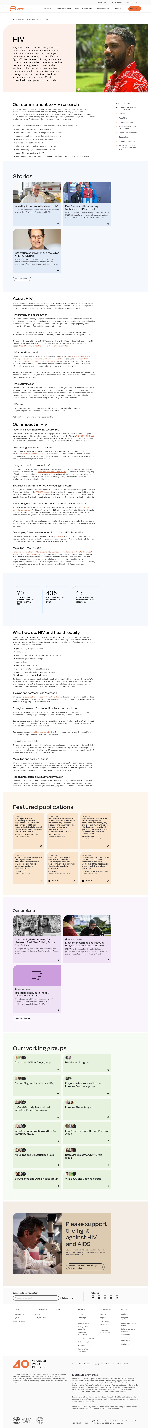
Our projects (124, 137)
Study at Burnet (40, 1318)
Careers (37, 1314)
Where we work (126, 1340)
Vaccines (103, 1314)
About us (118, 9)
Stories (122, 114)
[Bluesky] (99, 1297)
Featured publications (128, 133)
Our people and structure (126, 1319)
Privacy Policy (77, 1364)
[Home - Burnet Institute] (17, 8)
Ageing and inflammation (105, 1331)
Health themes (18, 1314)
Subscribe (66, 1298)
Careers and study (62, 9)
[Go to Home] (14, 19)
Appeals (81, 1314)
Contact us (102, 2)
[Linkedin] (117, 1297)
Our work (47, 9)
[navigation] (75, 6)
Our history (125, 1314)
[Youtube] (111, 1297)
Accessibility (117, 1364)
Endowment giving (85, 1342)
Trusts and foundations (82, 1334)
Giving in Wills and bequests (85, 1328)
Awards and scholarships (126, 1336)
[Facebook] (93, 1297)
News (77, 9)
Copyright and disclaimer (102, 1364)
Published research (20, 1321)
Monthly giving (83, 1323)
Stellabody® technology (104, 1326)
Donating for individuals (82, 1319)
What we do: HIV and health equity (127, 127)
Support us (86, 9)
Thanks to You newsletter (83, 1350)
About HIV (123, 118)
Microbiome (104, 1321)
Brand (126, 1364)
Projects (16, 1318)
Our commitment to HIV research (127, 108)
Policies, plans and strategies (128, 1330)
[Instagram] (105, 1297)
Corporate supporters (86, 1338)
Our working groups (127, 141)
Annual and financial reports (128, 1324)
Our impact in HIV (126, 122)
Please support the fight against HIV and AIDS (127, 147)
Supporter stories (84, 1345)
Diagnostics (104, 1318)
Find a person (116, 2)
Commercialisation (102, 9)
